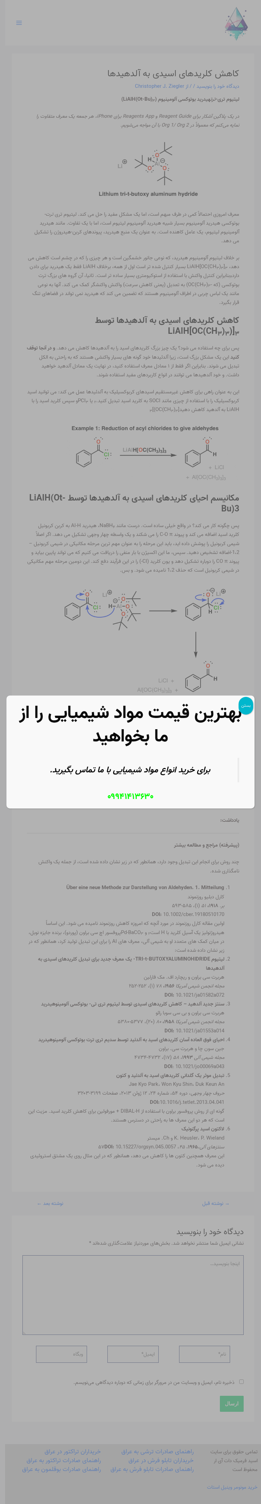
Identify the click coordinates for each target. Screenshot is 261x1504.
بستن (245, 705)
